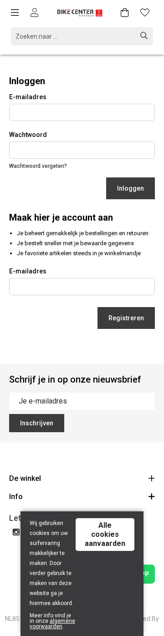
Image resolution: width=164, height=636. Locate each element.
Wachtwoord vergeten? (38, 166)
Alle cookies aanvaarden (105, 534)
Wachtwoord (28, 134)
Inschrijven (36, 423)
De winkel (25, 478)
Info (16, 496)
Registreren (126, 318)
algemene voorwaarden (52, 624)
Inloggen (130, 188)
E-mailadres (27, 97)
